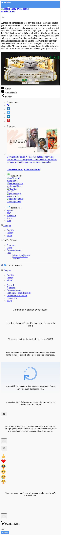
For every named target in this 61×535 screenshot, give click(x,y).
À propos (11, 245)
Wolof (9, 235)
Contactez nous (14, 250)
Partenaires (16, 258)
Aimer (8, 88)
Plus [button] (9, 253)
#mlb (9, 220)
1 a (3, 17)
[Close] (4, 414)
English (10, 230)
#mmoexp (11, 215)
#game (10, 210)
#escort (10, 218)
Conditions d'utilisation (20, 257)
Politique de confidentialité (21, 255)
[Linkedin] (33, 117)
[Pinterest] (33, 121)
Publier (5, 532)
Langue (7, 225)
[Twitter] (33, 113)
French (10, 233)
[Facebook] (33, 109)
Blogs (9, 247)
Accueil (10, 285)
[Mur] (33, 105)
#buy (9, 213)
